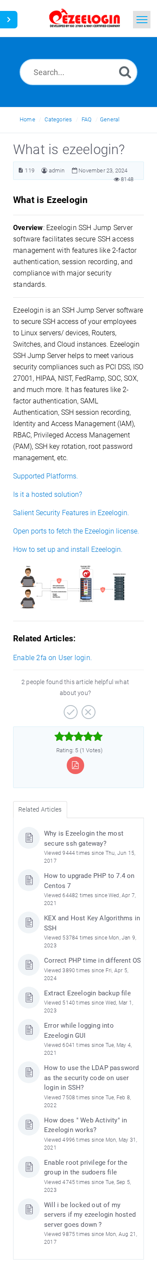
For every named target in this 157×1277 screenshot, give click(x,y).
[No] (87, 709)
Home (27, 119)
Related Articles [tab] (39, 809)
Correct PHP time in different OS (92, 960)
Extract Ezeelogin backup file (87, 993)
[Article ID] (21, 170)
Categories (58, 119)
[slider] (79, 736)
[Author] (44, 170)
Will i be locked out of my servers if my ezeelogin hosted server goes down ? (90, 1215)
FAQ (87, 119)
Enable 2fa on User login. (52, 658)
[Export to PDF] (75, 765)
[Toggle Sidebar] (8, 19)
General (109, 119)
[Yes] (69, 709)
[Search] (125, 72)
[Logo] (85, 18)
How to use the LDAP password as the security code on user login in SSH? (91, 1077)
